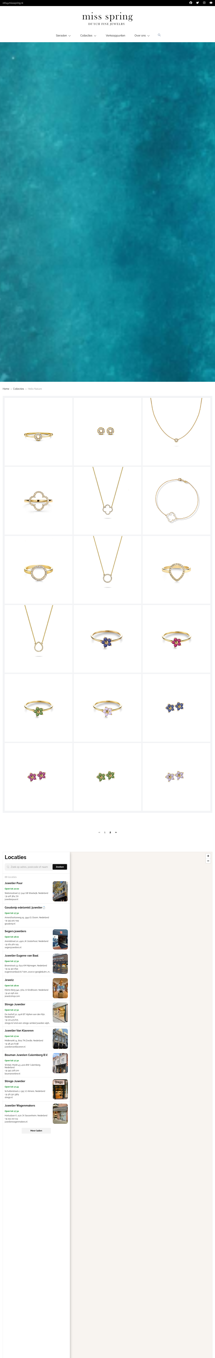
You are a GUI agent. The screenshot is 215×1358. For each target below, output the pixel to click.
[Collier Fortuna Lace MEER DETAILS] (107, 501)
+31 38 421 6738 (11, 1044)
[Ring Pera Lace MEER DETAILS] (176, 570)
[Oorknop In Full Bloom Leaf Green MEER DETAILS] (107, 777)
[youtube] (211, 2)
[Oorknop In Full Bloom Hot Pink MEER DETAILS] (38, 777)
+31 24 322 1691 (11, 969)
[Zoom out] (208, 860)
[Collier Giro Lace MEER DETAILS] (107, 570)
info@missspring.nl (13, 3)
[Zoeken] (159, 35)
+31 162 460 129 (11, 944)
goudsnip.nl (10, 924)
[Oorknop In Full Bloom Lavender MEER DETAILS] (176, 777)
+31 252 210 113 (11, 1119)
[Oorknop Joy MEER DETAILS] (107, 432)
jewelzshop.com (12, 996)
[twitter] (197, 2)
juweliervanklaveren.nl (15, 1047)
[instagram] (204, 2)
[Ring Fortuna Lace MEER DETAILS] (38, 501)
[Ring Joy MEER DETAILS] (38, 432)
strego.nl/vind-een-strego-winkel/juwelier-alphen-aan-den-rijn (34, 1023)
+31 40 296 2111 (11, 993)
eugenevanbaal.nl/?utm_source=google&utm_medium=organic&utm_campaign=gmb (44, 972)
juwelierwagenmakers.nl (16, 1122)
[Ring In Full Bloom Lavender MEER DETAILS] (107, 708)
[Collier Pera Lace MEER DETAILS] (38, 639)
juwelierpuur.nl (11, 899)
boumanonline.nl (12, 1074)
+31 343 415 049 (12, 920)
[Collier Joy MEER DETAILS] (176, 432)
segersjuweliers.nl (13, 947)
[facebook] (190, 2)
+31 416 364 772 (11, 896)
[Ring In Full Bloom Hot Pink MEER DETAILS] (176, 639)
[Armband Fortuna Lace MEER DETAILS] (176, 501)
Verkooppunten (115, 35)
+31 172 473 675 (11, 1020)
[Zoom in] (208, 855)
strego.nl (9, 1097)
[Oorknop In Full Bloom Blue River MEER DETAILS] (176, 708)
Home (6, 388)
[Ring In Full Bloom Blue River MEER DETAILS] (107, 639)
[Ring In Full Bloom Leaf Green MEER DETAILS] (38, 708)
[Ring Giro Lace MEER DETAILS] (38, 570)
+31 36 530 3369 (12, 1094)
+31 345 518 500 (12, 1070)
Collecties (18, 388)
